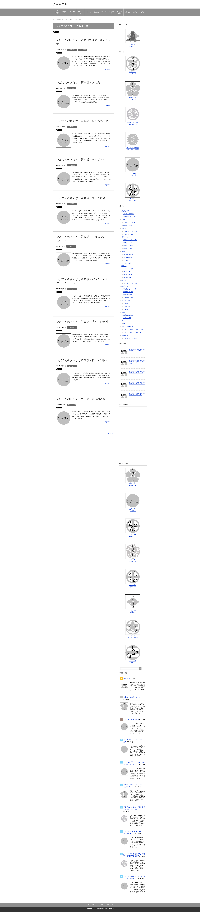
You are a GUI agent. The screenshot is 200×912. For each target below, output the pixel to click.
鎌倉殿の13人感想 (128, 214)
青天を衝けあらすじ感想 (130, 231)
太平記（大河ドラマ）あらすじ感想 (133, 329)
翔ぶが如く (103, 12)
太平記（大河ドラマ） (127, 326)
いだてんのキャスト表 (131, 719)
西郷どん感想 (127, 271)
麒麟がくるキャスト (129, 245)
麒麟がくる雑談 (127, 248)
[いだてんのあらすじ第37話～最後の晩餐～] (63, 424)
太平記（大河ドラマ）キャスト (132, 332)
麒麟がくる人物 (127, 242)
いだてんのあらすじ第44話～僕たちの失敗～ (83, 121)
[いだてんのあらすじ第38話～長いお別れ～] (63, 385)
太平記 (135, 12)
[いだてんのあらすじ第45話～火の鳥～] (63, 108)
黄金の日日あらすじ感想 (130, 338)
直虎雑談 (125, 309)
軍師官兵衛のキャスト (129, 295)
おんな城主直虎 (119, 12)
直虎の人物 (126, 306)
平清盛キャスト (127, 225)
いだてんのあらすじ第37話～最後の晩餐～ (82, 398)
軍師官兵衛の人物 (128, 292)
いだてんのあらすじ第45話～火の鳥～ (79, 82)
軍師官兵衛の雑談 (128, 297)
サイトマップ (91, 904)
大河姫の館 (60, 4)
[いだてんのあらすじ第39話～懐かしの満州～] (63, 347)
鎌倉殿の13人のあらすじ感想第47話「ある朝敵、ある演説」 (137, 362)
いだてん (88, 12)
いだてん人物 (127, 263)
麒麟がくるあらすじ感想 (130, 240)
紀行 (124, 323)
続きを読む (108, 69)
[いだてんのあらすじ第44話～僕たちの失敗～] (63, 146)
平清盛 (123, 219)
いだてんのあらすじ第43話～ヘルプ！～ (80, 159)
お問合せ (143, 12)
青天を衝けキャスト (129, 234)
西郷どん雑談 (127, 277)
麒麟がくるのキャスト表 (132, 697)
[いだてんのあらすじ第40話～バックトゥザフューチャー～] (63, 308)
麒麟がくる (80, 12)
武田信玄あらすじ (128, 315)
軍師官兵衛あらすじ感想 (130, 289)
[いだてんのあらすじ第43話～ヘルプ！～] (63, 185)
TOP (59, 19)
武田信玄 (127, 12)
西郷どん (96, 12)
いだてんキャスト (128, 260)
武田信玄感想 (127, 318)
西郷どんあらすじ (128, 268)
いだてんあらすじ (72, 49)
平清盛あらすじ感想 (129, 222)
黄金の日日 (124, 335)
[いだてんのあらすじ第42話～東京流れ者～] (63, 223)
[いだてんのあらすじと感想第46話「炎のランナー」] (63, 69)
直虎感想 (125, 303)
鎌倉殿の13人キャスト (129, 216)
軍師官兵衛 (111, 12)
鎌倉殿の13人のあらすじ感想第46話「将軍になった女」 (137, 373)
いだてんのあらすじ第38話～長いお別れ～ (82, 360)
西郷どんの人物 (127, 274)
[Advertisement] (132, 435)
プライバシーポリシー (107, 904)
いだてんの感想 (82, 49)
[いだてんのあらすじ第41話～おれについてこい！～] (63, 266)
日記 (122, 321)
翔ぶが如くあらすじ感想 (130, 283)
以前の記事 (110, 433)
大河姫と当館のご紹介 (57, 12)
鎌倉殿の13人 (64, 12)
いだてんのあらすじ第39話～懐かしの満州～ (83, 321)
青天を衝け (72, 12)
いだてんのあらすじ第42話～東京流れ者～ (82, 198)
